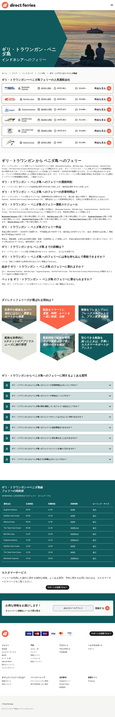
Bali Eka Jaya (52, 217)
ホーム (4, 73)
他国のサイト (6, 681)
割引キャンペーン (8, 665)
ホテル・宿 (35, 649)
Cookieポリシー (65, 681)
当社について (6, 684)
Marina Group (13, 222)
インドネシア (27, 73)
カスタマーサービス (9, 652)
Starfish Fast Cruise (30, 219)
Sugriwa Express (95, 217)
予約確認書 (63, 652)
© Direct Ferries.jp (7, 704)
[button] (58, 385)
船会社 (4, 655)
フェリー (34, 652)
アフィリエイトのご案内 (39, 681)
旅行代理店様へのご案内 (39, 684)
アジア (14, 73)
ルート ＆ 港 (6, 658)
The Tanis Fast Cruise (78, 219)
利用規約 (62, 687)
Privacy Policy (64, 684)
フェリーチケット (8, 668)
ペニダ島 (41, 73)
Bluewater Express (9, 217)
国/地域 (4, 649)
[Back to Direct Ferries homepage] (18, 5)
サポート (91, 649)
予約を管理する (64, 649)
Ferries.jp (91, 681)
